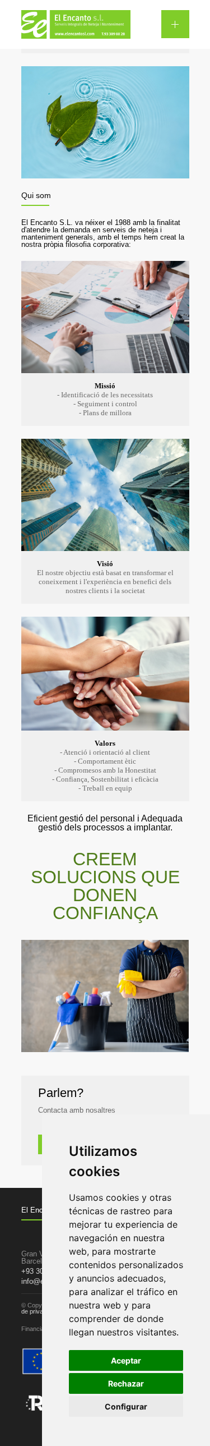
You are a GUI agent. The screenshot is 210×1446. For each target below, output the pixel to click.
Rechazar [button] (126, 1383)
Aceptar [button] (126, 1360)
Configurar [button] (126, 1406)
